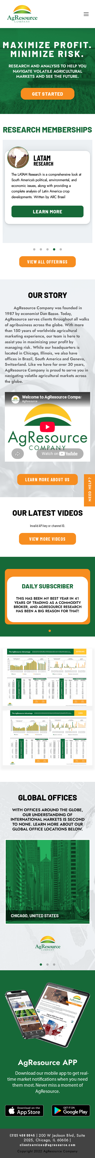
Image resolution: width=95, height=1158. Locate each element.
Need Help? (89, 489)
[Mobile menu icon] (86, 14)
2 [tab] (41, 249)
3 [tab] (47, 249)
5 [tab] (61, 249)
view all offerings (47, 261)
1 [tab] (34, 249)
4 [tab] (54, 249)
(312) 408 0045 (22, 1135)
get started (47, 94)
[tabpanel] (47, 193)
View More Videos (47, 539)
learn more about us (47, 479)
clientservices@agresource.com (48, 1145)
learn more (47, 223)
